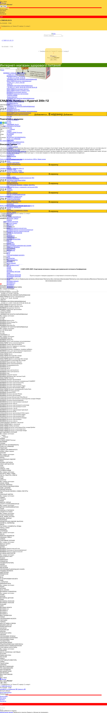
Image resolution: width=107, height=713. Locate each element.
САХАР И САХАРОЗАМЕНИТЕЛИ (16, 151)
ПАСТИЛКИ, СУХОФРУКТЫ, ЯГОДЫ (17, 210)
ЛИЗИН (9, 267)
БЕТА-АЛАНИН (11, 263)
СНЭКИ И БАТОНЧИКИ (13, 199)
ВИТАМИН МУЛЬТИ (12, 281)
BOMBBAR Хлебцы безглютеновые (18, 114)
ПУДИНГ (9, 188)
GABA (8, 257)
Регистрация (4, 692)
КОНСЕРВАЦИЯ (11, 156)
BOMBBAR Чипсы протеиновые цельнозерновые (22, 111)
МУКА (8, 161)
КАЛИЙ (9, 268)
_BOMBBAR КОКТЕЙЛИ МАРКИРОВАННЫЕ (20, 85)
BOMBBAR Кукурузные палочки (17, 92)
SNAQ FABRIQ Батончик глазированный (19, 81)
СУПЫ (8, 174)
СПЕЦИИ (9, 135)
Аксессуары (4, 9)
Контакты (3, 13)
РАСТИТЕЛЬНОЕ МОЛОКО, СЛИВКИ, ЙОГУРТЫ (21, 185)
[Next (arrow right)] (2, 709)
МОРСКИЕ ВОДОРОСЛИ (14, 217)
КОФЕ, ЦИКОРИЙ (12, 182)
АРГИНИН (10, 261)
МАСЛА (9, 215)
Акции (7, 7)
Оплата (2, 12)
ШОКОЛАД (10, 213)
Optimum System (12, 223)
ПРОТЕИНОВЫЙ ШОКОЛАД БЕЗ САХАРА (19, 245)
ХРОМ (8, 273)
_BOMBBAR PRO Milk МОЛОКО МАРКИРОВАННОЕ (22, 79)
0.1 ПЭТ (9, 121)
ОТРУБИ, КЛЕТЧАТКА (13, 162)
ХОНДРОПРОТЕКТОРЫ (13, 239)
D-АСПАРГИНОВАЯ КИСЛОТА (15, 255)
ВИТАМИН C (10, 286)
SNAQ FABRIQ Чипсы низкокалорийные (19, 113)
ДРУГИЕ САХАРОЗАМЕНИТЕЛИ (16, 194)
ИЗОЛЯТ (9, 241)
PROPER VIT (10, 225)
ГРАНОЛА (9, 190)
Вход (9, 692)
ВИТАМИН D (10, 287)
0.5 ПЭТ (9, 123)
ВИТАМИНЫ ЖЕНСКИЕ (14, 276)
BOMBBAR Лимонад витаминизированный (20, 229)
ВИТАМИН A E (11, 283)
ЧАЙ (8, 186)
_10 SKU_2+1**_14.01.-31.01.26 (15, 82)
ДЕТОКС (9, 226)
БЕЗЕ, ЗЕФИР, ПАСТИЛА (14, 201)
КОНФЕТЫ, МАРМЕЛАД (14, 207)
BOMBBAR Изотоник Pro (14, 105)
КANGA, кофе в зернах (14, 143)
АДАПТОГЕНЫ (11, 249)
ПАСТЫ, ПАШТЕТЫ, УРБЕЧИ (15, 172)
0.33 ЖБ (9, 116)
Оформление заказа (6, 712)
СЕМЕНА (9, 220)
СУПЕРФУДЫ (10, 155)
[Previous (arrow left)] (0, 709)
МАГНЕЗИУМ (11, 244)
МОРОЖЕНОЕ (11, 250)
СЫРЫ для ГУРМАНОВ (13, 139)
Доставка (3, 10)
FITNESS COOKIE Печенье (14, 132)
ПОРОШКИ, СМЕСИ (12, 218)
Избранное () (13, 689)
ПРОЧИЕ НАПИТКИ (12, 183)
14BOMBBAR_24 (11, 108)
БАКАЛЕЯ (9, 145)
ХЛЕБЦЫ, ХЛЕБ (11, 169)
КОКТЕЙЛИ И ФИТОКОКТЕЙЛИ (16, 180)
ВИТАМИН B (10, 284)
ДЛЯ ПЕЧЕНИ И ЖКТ (13, 265)
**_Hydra (9, 127)
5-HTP (8, 252)
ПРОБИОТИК (10, 237)
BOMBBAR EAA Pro (12, 103)
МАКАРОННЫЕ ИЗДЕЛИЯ (14, 159)
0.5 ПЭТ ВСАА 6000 (13, 119)
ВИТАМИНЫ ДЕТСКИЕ (13, 271)
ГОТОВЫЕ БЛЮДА (12, 147)
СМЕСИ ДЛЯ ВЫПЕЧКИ (14, 164)
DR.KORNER (10, 134)
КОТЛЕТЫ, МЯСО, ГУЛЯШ (14, 170)
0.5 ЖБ (9, 118)
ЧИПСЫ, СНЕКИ (11, 212)
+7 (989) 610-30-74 (6, 20)
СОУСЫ (9, 167)
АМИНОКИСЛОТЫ (12, 260)
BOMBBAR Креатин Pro (14, 100)
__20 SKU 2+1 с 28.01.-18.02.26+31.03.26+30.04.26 (22, 87)
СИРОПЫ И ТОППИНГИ (14, 198)
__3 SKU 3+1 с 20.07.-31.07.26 (15, 74)
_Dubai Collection (12, 97)
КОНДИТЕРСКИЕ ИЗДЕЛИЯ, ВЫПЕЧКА (18, 206)
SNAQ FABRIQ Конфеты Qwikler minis (18, 90)
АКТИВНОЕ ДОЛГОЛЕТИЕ (14, 233)
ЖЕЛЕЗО (9, 270)
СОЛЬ (8, 166)
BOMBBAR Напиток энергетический (18, 231)
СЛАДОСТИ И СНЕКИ (13, 153)
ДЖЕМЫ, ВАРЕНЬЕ (12, 202)
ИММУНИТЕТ (11, 236)
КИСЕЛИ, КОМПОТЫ (13, 178)
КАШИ (9, 191)
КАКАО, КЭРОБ (11, 177)
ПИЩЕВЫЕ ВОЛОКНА (13, 247)
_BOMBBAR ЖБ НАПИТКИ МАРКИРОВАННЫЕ (20, 98)
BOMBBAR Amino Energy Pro (15, 101)
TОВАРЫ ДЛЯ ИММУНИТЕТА (15, 142)
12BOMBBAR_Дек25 (13, 124)
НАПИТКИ (10, 148)
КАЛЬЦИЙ (10, 278)
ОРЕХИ (9, 209)
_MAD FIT (9, 84)
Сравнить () (22, 689)
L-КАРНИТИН (11, 258)
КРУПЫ (9, 158)
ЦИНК (8, 279)
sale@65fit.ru (4, 689)
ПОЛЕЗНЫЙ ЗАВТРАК (13, 150)
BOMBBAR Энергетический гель (17, 228)
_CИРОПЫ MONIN (12, 95)
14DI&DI (9, 131)
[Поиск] (18, 68)
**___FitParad (11, 129)
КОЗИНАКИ (10, 204)
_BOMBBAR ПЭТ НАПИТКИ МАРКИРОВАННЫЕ (21, 106)
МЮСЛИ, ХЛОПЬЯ (12, 193)
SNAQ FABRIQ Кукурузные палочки (18, 89)
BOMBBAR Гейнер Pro (13, 109)
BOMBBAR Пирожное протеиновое (17, 93)
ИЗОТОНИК (10, 242)
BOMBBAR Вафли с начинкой (16, 76)
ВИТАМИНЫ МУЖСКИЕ (14, 275)
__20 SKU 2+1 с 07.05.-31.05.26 (16, 78)
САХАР (9, 196)
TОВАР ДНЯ (10, 140)
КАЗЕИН (9, 234)
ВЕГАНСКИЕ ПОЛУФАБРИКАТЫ (16, 137)
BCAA (8, 253)
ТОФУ (8, 175)
